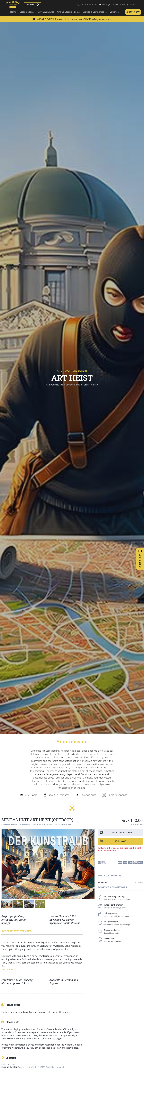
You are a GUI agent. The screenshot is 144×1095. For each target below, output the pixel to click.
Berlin (30, 4)
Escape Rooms (27, 12)
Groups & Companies (93, 12)
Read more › (7, 969)
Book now (133, 12)
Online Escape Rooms (68, 12)
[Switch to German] (141, 4)
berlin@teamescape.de (113, 4)
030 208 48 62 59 (89, 4)
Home (13, 12)
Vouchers (114, 12)
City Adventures (46, 12)
